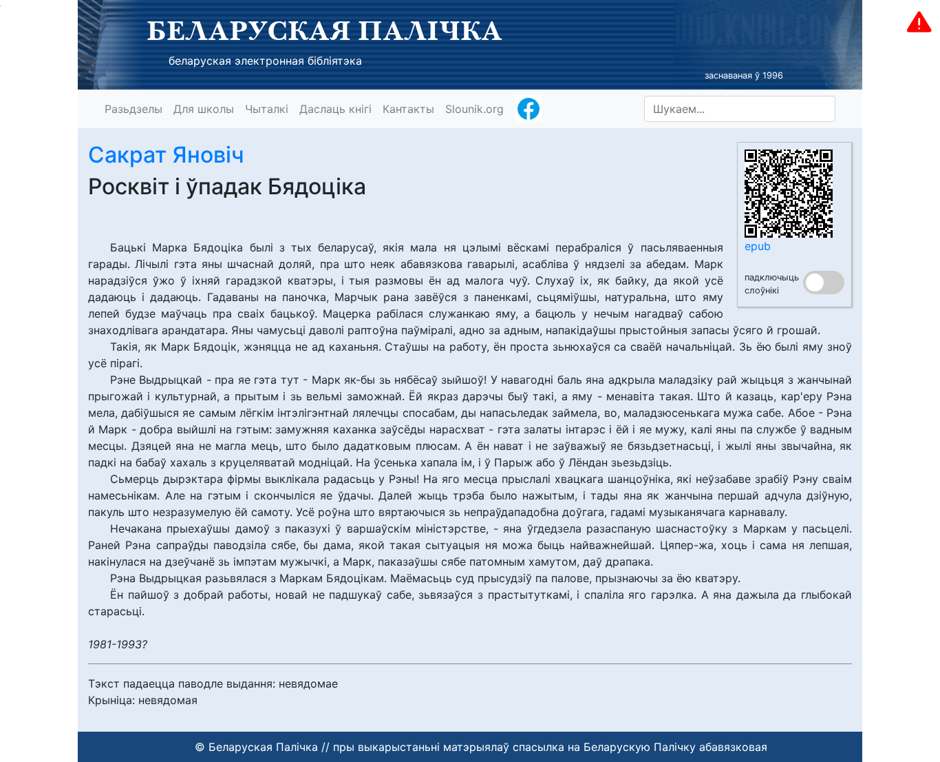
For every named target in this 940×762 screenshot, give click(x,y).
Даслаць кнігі (335, 109)
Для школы (203, 109)
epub (758, 246)
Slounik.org (474, 109)
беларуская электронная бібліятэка (265, 61)
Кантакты (408, 109)
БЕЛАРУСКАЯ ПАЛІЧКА (324, 30)
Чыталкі (266, 109)
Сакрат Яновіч (166, 154)
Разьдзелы (133, 109)
